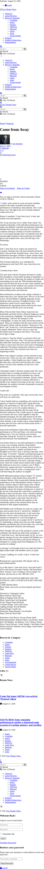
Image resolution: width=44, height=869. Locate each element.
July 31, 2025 (5, 146)
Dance (12, 22)
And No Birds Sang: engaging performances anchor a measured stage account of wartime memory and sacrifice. (21, 722)
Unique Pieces (10, 664)
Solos (12, 33)
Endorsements (10, 42)
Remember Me (8, 834)
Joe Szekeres (18, 144)
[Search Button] (25, 49)
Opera (12, 31)
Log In (4, 868)
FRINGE (13, 27)
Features (8, 38)
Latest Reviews (11, 16)
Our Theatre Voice (13, 756)
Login (9, 5)
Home (2, 123)
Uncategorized (10, 662)
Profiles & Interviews (13, 40)
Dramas (13, 25)
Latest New (9, 653)
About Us (8, 14)
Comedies (13, 20)
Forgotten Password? (8, 843)
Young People (15, 36)
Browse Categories (12, 18)
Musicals (13, 29)
